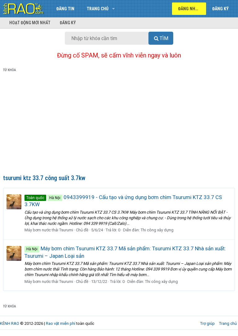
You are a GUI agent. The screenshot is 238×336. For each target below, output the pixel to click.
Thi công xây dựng (157, 230)
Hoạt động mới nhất (30, 22)
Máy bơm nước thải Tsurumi (48, 230)
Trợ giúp (207, 323)
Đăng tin (65, 8)
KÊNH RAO (9, 323)
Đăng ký (68, 22)
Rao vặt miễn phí (60, 323)
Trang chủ (97, 8)
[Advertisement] (119, 124)
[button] (113, 8)
